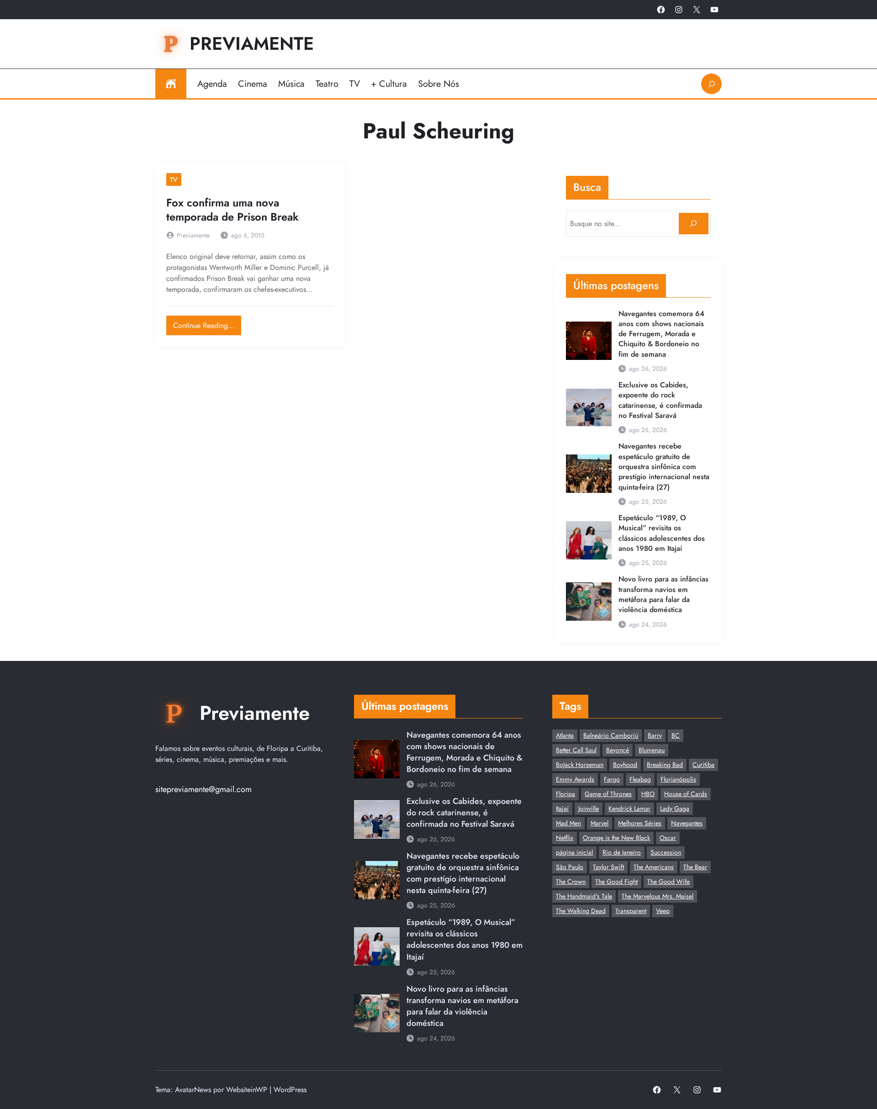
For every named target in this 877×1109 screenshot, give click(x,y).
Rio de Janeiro (621, 852)
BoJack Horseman (579, 764)
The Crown (571, 881)
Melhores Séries (639, 823)
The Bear (695, 866)
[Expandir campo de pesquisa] (711, 84)
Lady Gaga (674, 808)
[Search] (693, 223)
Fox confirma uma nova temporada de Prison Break (232, 210)
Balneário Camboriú (610, 735)
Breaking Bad (665, 764)
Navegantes (687, 823)
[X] (696, 9)
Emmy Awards (575, 779)
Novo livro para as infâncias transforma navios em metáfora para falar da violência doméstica (663, 594)
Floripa (565, 793)
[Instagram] (678, 9)
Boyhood (625, 764)
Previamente (252, 44)
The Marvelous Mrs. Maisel (657, 896)
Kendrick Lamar (629, 808)
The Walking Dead (581, 910)
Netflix (564, 837)
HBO (648, 793)
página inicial (574, 852)
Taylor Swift (608, 866)
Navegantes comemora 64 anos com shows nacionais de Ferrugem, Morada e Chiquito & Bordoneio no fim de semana (661, 334)
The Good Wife (668, 881)
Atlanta (565, 735)
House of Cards (685, 793)
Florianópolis (678, 779)
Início (170, 83)
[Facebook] (661, 9)
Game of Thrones (608, 793)
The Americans (654, 866)
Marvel (599, 823)
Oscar (668, 837)
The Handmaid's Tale (584, 896)
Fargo (612, 779)
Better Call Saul (576, 750)
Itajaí (562, 808)
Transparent (630, 910)
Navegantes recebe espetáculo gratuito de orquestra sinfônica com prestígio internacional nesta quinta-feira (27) (663, 466)
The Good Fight (616, 881)
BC (675, 735)
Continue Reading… (207, 323)
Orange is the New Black (616, 837)
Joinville (588, 808)
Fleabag (640, 779)
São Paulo (569, 866)
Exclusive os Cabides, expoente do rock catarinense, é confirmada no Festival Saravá (660, 400)
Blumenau (652, 750)
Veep (663, 910)
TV (174, 179)
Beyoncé (617, 750)
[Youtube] (714, 9)
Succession (665, 852)
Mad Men (568, 823)
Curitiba (703, 764)
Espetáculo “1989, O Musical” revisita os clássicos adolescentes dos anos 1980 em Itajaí (661, 533)
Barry (655, 735)
